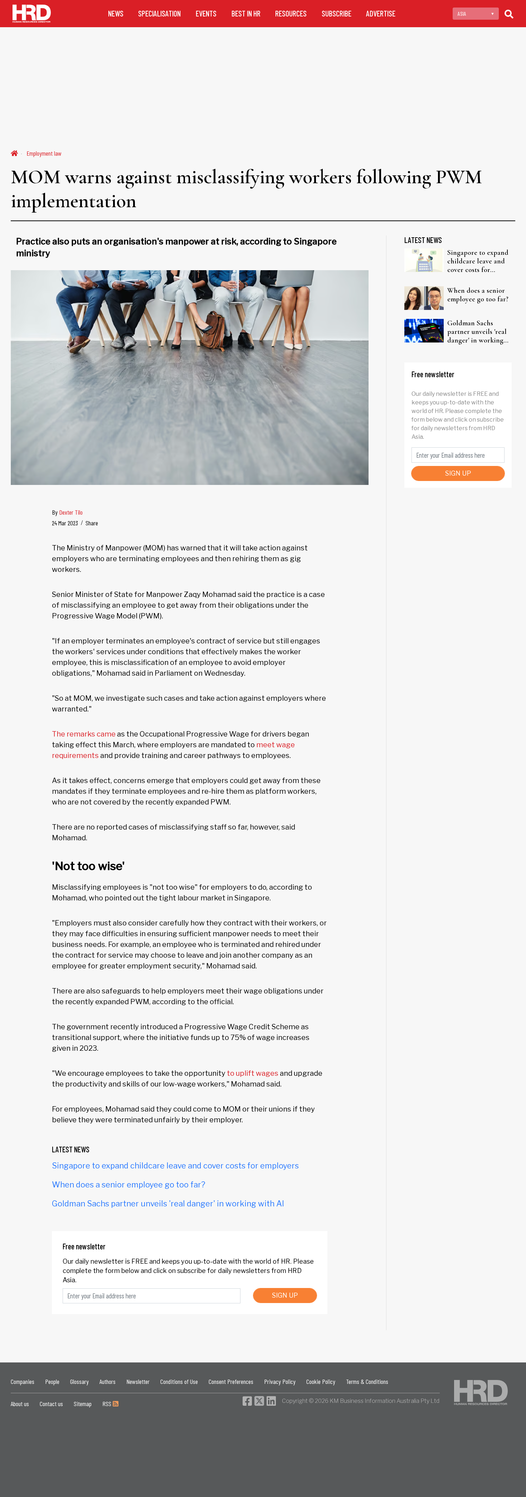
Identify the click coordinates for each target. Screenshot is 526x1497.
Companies (22, 1381)
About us (20, 1404)
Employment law (44, 153)
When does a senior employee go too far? (128, 1184)
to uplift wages (252, 1073)
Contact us (51, 1404)
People (52, 1381)
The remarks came (84, 734)
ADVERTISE (380, 13)
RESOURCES (291, 13)
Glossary (79, 1381)
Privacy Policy (280, 1381)
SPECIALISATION (159, 13)
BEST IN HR (246, 13)
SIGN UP (285, 1295)
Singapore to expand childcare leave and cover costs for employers (175, 1165)
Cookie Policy (320, 1381)
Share (92, 523)
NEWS (115, 13)
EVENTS (206, 13)
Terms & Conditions (367, 1381)
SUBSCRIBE (336, 13)
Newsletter (138, 1381)
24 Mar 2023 (65, 523)
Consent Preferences (231, 1381)
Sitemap (83, 1404)
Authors (107, 1381)
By (67, 512)
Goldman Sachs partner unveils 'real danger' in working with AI (168, 1203)
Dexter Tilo (71, 512)
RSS (107, 1404)
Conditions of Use (179, 1381)
